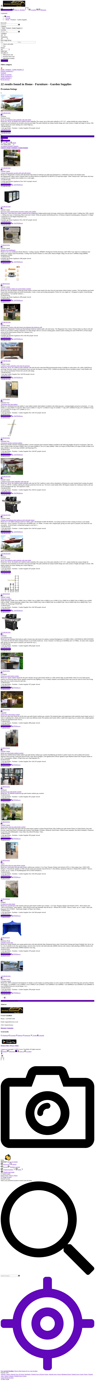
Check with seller (8, 44)
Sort (2, 144)
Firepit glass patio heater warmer (10, 714)
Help (19, 1169)
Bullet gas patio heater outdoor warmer (12, 753)
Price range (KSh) (6, 40)
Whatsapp (5, 1035)
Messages (43, 10)
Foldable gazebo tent (7, 942)
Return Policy (5, 1045)
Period (3, 47)
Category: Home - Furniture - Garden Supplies (14, 148)
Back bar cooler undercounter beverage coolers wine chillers (18, 211)
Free (4, 46)
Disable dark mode (8, 1172)
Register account (15, 1167)
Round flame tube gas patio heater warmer (13, 827)
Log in (5, 1167)
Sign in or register (12, 1162)
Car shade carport (6, 981)
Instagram (27, 1035)
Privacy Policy (14, 1045)
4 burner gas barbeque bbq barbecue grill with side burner (18, 520)
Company (16, 146)
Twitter (34, 1035)
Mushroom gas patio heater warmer (11, 791)
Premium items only (9, 56)
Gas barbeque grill (6, 637)
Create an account (23, 1001)
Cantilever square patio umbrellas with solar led (14, 481)
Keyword (3, 23)
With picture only (8, 55)
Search (14, 1164)
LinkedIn (41, 1035)
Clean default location (7, 1377)
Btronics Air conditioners (8, 250)
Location (33, 10)
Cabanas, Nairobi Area (17, 1376)
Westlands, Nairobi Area (34, 1374)
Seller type (4, 51)
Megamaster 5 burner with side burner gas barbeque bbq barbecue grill (21, 327)
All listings (4, 146)
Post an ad (6, 1164)
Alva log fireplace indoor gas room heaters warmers (16, 288)
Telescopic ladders (6, 599)
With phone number (9, 58)
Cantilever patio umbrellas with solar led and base (15, 366)
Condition (4, 33)
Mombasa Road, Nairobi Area (72, 1374)
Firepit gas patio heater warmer (10, 676)
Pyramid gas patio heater (8, 904)
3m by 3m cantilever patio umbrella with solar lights (16, 120)
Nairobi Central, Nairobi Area (12, 1374)
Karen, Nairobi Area (53, 1374)
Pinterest (20, 1035)
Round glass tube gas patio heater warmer (13, 865)
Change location (8, 1169)
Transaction (4, 37)
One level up (6, 79)
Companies (4, 13)
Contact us (4, 1049)
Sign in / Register (19, 10)
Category (3, 26)
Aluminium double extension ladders (11, 443)
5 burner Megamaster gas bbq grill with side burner (16, 173)
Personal (9, 146)
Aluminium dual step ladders (9, 404)
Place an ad (6, 10)
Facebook (13, 1035)
